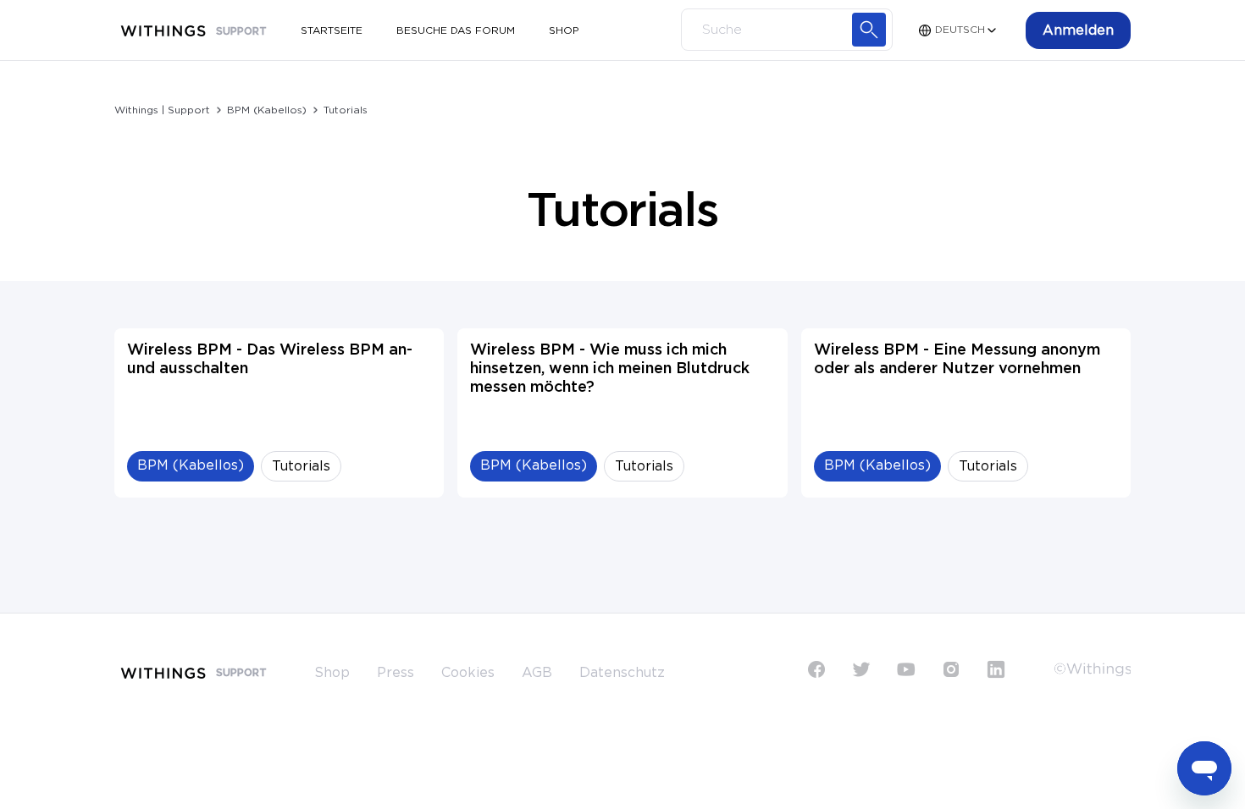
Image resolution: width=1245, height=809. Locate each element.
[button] (1078, 30)
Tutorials (346, 110)
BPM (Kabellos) (267, 110)
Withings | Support (162, 110)
